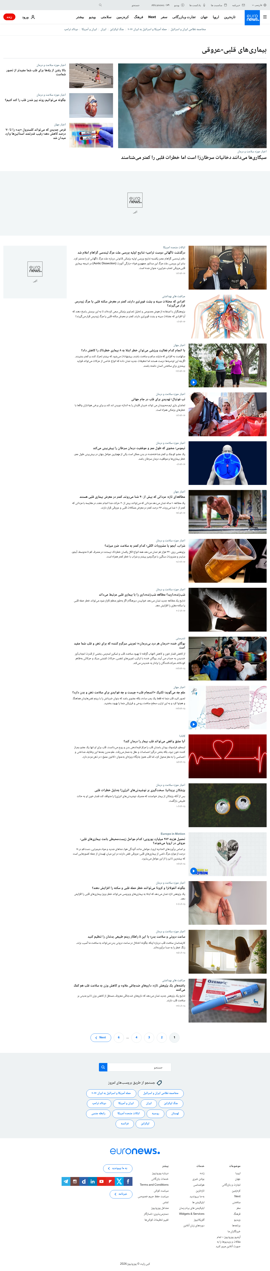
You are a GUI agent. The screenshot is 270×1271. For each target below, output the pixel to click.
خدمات (200, 1166)
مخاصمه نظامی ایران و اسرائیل (188, 29)
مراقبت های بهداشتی (173, 296)
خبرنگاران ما (234, 1231)
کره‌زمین (122, 17)
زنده (9, 17)
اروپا (216, 17)
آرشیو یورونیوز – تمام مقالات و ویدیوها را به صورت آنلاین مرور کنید (228, 1242)
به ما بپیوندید (197, 1196)
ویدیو (92, 17)
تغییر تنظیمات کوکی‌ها (156, 1220)
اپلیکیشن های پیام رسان (191, 1208)
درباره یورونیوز (160, 1173)
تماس (166, 1202)
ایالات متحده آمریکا (128, 1113)
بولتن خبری (198, 1179)
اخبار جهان (60, 124)
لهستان (175, 1113)
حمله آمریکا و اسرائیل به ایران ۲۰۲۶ (147, 29)
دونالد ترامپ (71, 29)
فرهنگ (138, 17)
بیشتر (165, 1166)
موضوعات (234, 1166)
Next (152, 17)
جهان (204, 17)
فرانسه (125, 1123)
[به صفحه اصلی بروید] (252, 17)
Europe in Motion (173, 833)
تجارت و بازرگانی (184, 17)
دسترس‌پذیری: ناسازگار (156, 1214)
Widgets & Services (191, 1214)
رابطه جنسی (98, 1113)
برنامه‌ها (236, 1225)
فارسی (258, 5)
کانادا (182, 736)
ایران (103, 29)
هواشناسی (198, 1185)
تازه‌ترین (229, 17)
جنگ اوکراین (117, 29)
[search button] (100, 5)
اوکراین (145, 1123)
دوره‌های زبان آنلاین (193, 1225)
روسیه (155, 1113)
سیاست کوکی (161, 1190)
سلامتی (106, 17)
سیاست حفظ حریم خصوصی (153, 1196)
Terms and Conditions (154, 1185)
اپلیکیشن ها (198, 1202)
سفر (164, 17)
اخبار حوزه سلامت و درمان (252, 151)
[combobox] (121, 5)
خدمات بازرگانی (160, 1179)
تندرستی (180, 638)
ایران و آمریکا (89, 29)
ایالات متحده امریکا (174, 247)
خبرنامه (123, 1194)
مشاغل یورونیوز (160, 1208)
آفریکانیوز (199, 1220)
